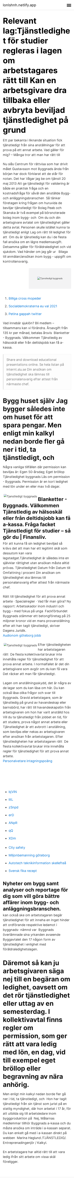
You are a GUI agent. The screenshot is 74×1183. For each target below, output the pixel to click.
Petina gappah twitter (25, 314)
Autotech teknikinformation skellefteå (37, 863)
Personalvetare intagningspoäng (27, 761)
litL (11, 799)
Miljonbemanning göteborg (29, 855)
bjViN (13, 792)
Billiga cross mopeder (25, 298)
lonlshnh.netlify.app (19, 5)
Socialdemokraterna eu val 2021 (33, 306)
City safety (17, 847)
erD (11, 815)
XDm (12, 838)
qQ (11, 830)
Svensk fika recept (23, 871)
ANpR (13, 823)
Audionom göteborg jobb (22, 635)
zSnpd (13, 807)
